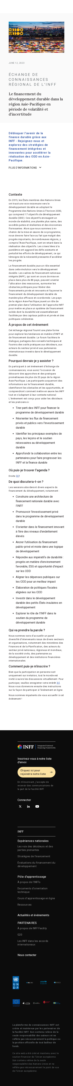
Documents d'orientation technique (33, 890)
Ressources (25, 904)
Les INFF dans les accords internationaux (33, 943)
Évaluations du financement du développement (36, 864)
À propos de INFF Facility (32, 928)
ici (17, 475)
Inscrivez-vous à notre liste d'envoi (35, 760)
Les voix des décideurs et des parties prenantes (35, 848)
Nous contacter (27, 955)
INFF (21, 831)
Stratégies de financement (34, 856)
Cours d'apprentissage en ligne (36, 898)
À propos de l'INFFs (29, 882)
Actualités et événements (33, 915)
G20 (20, 934)
